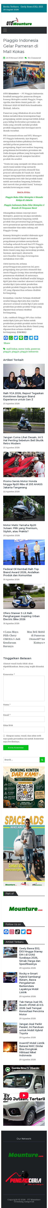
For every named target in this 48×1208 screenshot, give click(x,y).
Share (7, 343)
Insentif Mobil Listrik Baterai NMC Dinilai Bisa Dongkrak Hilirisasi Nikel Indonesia (31, 1049)
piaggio (15, 351)
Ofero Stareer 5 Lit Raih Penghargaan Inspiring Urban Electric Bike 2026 (21, 616)
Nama (7, 704)
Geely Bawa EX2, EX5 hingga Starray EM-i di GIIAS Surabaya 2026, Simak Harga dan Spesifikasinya (31, 956)
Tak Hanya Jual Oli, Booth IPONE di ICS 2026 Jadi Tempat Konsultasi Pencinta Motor (31, 1008)
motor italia (24, 349)
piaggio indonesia (29, 351)
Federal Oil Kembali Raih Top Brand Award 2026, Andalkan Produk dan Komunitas (21, 572)
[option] (33, 6)
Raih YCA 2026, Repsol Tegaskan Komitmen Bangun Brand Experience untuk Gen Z (23, 396)
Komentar (9, 674)
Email (7, 715)
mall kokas (11, 349)
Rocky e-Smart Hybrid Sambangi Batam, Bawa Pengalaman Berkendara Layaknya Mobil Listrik (30, 983)
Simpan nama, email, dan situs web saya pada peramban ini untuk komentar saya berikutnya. (23, 739)
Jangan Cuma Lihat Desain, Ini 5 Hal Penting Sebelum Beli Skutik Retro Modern (23, 440)
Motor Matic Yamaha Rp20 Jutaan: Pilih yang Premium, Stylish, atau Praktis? (20, 528)
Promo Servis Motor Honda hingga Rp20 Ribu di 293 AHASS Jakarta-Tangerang (23, 484)
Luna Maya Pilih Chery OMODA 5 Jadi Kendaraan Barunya (11, 639)
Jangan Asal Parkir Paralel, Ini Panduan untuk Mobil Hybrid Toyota (31, 1029)
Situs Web (8, 725)
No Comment (34, 58)
